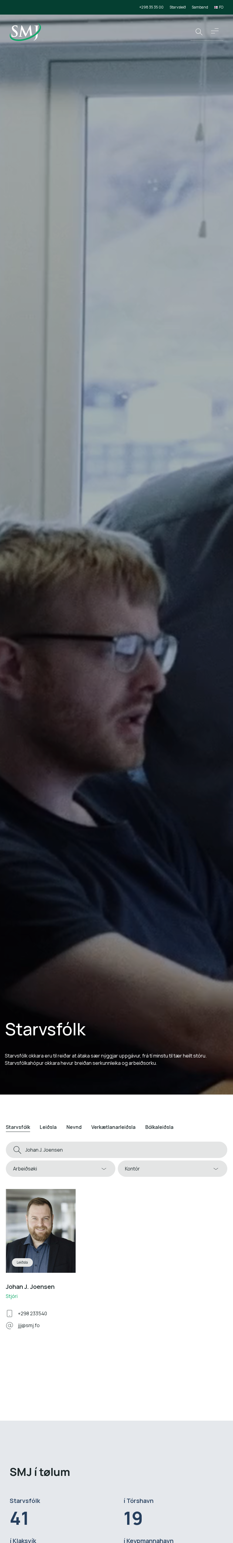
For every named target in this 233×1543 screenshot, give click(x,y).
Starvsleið (178, 7)
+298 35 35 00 (151, 7)
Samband (200, 7)
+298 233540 (32, 1313)
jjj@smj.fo (29, 1325)
